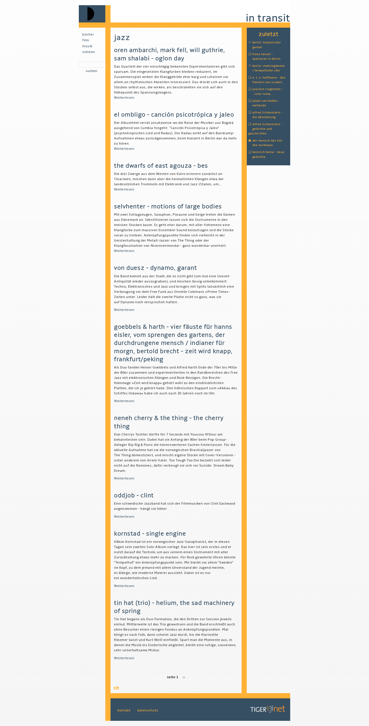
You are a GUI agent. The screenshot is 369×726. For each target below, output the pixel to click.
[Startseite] (95, 13)
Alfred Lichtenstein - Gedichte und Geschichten (265, 129)
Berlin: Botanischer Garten (266, 45)
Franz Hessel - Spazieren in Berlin (266, 56)
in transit (268, 18)
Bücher (88, 34)
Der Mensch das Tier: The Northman (268, 143)
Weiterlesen (124, 98)
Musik (87, 46)
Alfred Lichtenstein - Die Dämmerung (267, 115)
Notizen (88, 52)
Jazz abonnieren (117, 688)
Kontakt (123, 710)
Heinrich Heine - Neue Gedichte (268, 154)
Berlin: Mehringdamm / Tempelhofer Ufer (268, 68)
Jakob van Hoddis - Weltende (266, 103)
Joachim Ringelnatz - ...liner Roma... (267, 91)
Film (85, 40)
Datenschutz (147, 710)
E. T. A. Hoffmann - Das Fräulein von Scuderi (268, 80)
